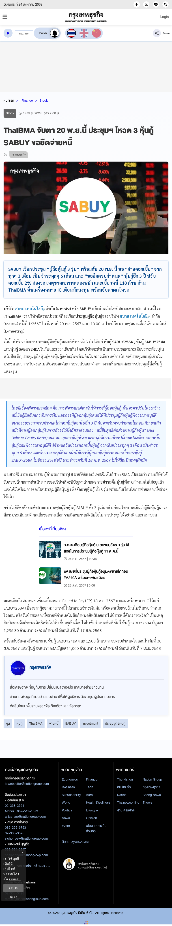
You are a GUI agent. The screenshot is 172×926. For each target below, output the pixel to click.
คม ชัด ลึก (124, 787)
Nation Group (152, 779)
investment (90, 723)
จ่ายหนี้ (53, 723)
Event (66, 826)
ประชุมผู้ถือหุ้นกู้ (115, 723)
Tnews (147, 802)
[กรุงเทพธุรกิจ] (86, 17)
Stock (43, 100)
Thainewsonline (128, 802)
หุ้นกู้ (20, 723)
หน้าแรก (9, 100)
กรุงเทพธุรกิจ (151, 787)
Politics (67, 810)
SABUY (70, 723)
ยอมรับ (13, 888)
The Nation (125, 779)
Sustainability (71, 795)
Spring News (152, 795)
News (66, 818)
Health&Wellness (98, 802)
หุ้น (8, 723)
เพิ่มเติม (15, 879)
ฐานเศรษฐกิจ (126, 810)
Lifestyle (92, 810)
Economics (70, 779)
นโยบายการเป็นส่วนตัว (96, 828)
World (66, 802)
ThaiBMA (35, 723)
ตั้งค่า (13, 897)
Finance (27, 100)
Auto (89, 795)
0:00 (21, 34)
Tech (89, 787)
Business (68, 787)
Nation (122, 795)
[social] (136, 4)
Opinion (91, 818)
